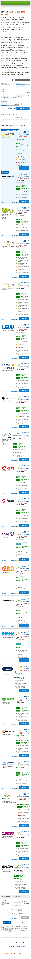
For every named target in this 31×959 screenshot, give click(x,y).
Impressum (12, 953)
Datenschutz (19, 953)
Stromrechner (4, 953)
